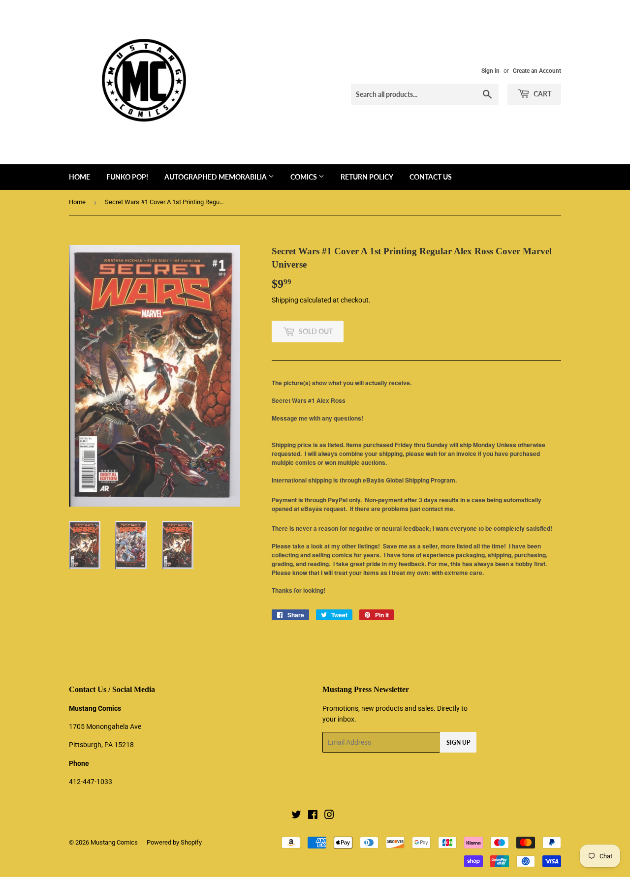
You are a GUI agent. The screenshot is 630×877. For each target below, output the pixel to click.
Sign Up (458, 742)
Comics (304, 177)
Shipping (285, 300)
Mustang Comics (114, 842)
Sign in (490, 70)
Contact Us (431, 177)
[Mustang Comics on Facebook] (313, 816)
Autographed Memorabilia (216, 177)
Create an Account (537, 70)
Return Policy (367, 177)
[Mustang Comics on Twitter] (296, 816)
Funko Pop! (127, 177)
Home (79, 177)
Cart (541, 94)
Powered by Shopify (174, 842)
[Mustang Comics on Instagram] (329, 816)
